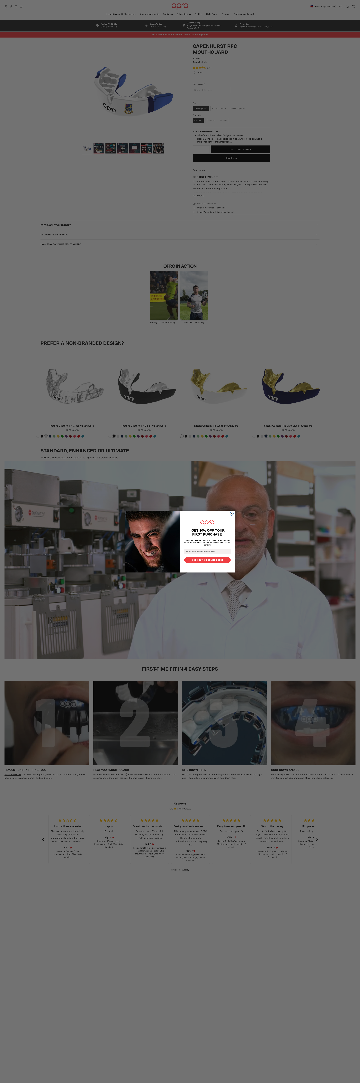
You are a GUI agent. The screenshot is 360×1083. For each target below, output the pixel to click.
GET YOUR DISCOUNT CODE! (207, 560)
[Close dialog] (231, 513)
